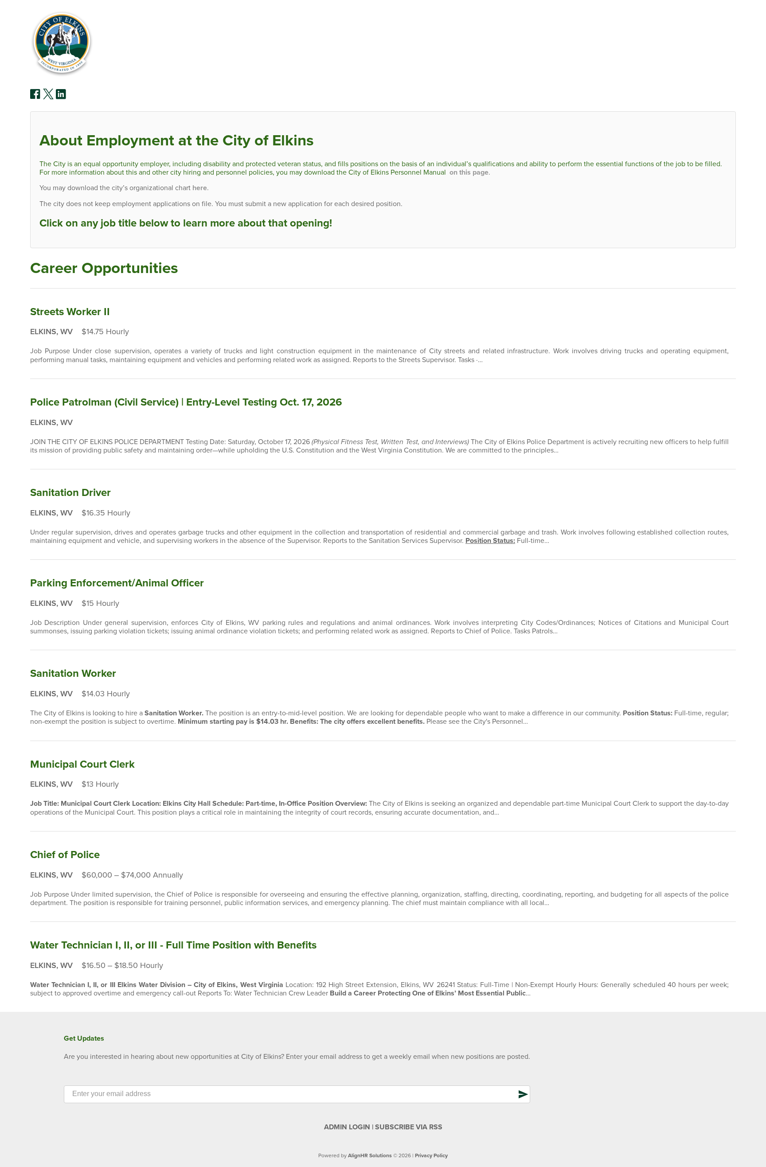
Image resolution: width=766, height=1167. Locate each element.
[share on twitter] (48, 97)
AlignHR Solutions (370, 1155)
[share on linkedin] (61, 97)
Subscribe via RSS (408, 1127)
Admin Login (347, 1127)
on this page (469, 172)
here (199, 187)
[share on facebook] (35, 97)
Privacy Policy (431, 1155)
